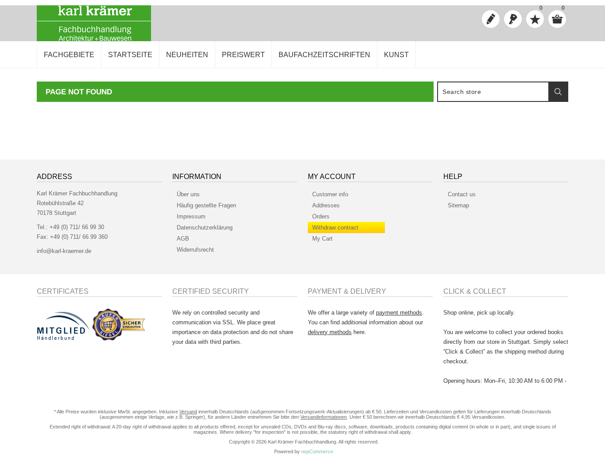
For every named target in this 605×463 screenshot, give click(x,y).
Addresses (326, 205)
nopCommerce (317, 451)
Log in (513, 19)
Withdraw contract (335, 227)
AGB (183, 238)
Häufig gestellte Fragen (206, 205)
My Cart (322, 238)
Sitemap (458, 205)
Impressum (191, 216)
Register (491, 19)
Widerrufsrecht (195, 249)
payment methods (399, 312)
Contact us (462, 194)
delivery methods (330, 332)
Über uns (188, 194)
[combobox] (493, 91)
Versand (188, 411)
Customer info (330, 194)
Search (558, 91)
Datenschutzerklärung (205, 227)
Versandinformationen (323, 417)
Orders (321, 216)
